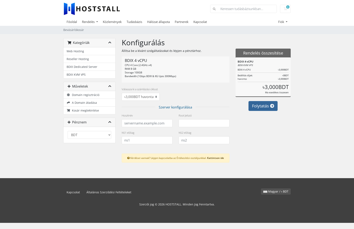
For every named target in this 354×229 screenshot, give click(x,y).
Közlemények (112, 22)
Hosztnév (127, 115)
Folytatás (261, 106)
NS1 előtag (128, 132)
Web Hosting (75, 51)
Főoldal (72, 22)
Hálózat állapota (158, 22)
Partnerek (181, 22)
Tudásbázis (134, 22)
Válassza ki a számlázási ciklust (140, 89)
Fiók (281, 22)
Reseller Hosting (78, 59)
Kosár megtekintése (84, 110)
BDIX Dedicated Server (82, 67)
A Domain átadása (83, 103)
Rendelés (88, 22)
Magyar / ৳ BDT (277, 191)
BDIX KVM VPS (76, 74)
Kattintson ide (215, 158)
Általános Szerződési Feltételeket (108, 192)
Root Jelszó (185, 115)
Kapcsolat (200, 22)
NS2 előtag (185, 132)
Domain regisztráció (84, 95)
